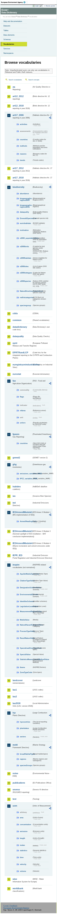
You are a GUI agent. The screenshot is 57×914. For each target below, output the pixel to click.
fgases (16, 434)
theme (22, 667)
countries (24, 140)
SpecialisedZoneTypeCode (26, 648)
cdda (15, 313)
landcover (18, 680)
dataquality (24, 212)
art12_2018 (18, 106)
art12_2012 (18, 96)
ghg (15, 464)
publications (19, 783)
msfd (15, 745)
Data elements (9, 35)
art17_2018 (18, 178)
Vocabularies (8, 44)
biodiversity (18, 187)
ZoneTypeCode (26, 672)
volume (23, 871)
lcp (14, 713)
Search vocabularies (15, 80)
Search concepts (33, 80)
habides (17, 486)
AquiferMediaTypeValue (26, 574)
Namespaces (8, 53)
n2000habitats (25, 258)
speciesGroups (26, 765)
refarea (22, 411)
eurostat (17, 374)
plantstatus (24, 728)
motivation (24, 230)
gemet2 (16, 458)
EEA (14, 2)
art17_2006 (18, 115)
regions (23, 759)
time (21, 857)
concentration (25, 824)
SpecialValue (25, 654)
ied (14, 503)
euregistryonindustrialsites (22, 365)
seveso (16, 789)
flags (22, 397)
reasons (23, 154)
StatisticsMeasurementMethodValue (26, 659)
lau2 (15, 696)
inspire (16, 565)
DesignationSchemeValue (26, 588)
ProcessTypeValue (26, 631)
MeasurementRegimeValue (26, 611)
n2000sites (24, 266)
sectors (23, 737)
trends (22, 160)
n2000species (25, 281)
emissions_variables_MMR (26, 474)
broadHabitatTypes (26, 754)
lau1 (15, 690)
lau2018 (16, 703)
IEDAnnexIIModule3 (22, 531)
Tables (5, 30)
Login (37, 6)
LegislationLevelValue (26, 606)
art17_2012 (18, 168)
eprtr (15, 343)
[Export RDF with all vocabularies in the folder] (50, 118)
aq (14, 87)
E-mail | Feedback (10, 906)
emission (23, 831)
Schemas (7, 39)
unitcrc (23, 423)
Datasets (6, 26)
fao (14, 381)
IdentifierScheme (26, 601)
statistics (23, 850)
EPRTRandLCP (20, 352)
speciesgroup (25, 305)
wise (15, 879)
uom (15, 806)
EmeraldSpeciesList (26, 218)
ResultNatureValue (26, 638)
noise (15, 773)
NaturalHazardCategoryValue (26, 625)
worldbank (18, 888)
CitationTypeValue (26, 581)
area (21, 818)
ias (14, 496)
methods (23, 146)
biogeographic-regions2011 (26, 206)
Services (6, 49)
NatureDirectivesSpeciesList (26, 291)
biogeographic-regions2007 (26, 199)
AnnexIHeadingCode (26, 521)
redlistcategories (26, 297)
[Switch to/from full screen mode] (41, 6)
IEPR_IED (17, 555)
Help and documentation (12, 21)
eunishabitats (25, 223)
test (14, 799)
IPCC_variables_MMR (26, 479)
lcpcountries (25, 722)
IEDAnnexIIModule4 (22, 543)
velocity (23, 864)
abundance (24, 194)
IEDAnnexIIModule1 (22, 512)
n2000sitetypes (26, 273)
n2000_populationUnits (26, 238)
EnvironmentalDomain (26, 594)
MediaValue (24, 620)
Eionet (14, 16)
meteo (22, 845)
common (17, 320)
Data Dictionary (22, 16)
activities (23, 124)
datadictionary (20, 327)
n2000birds (24, 247)
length (22, 838)
